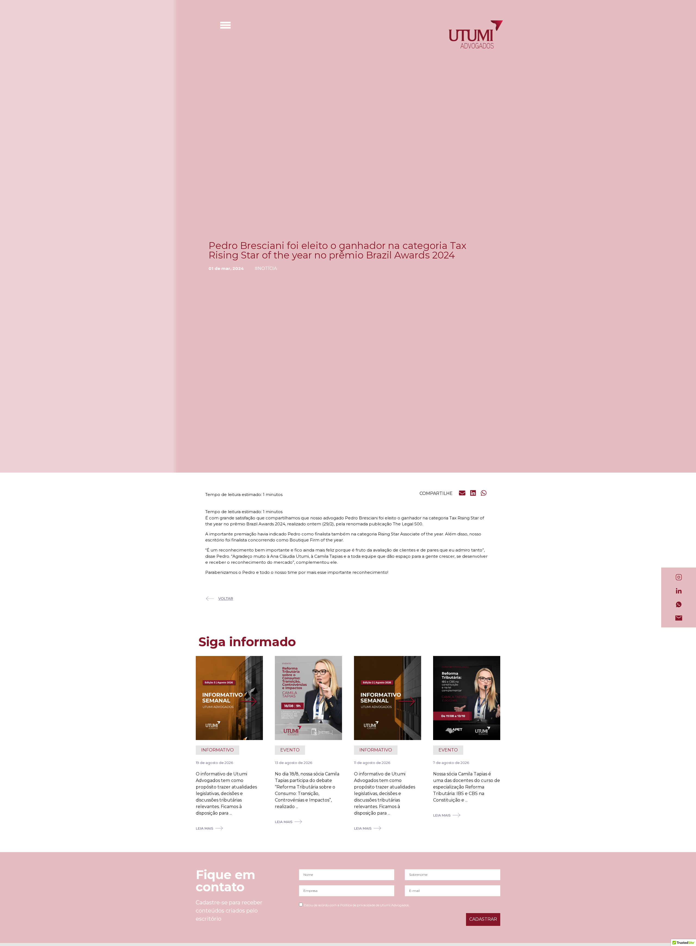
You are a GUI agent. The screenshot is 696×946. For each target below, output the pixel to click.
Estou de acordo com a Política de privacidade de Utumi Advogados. (356, 905)
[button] (462, 493)
